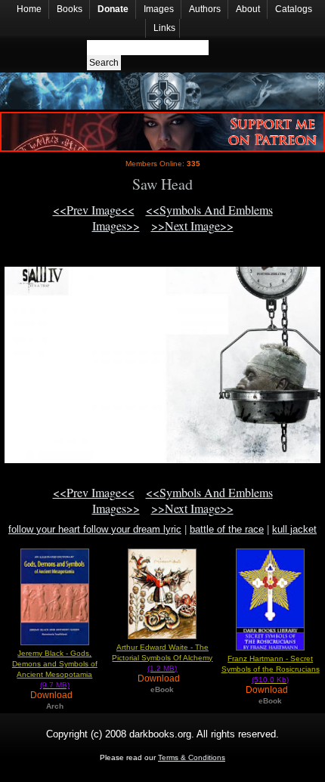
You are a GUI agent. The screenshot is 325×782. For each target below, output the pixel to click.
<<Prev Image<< (94, 210)
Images (159, 9)
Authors (205, 9)
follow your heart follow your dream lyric (94, 529)
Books (69, 9)
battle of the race (227, 529)
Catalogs (293, 9)
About (248, 9)
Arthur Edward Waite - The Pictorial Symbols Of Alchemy (162, 657)
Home (29, 9)
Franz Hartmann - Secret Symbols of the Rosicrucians (270, 669)
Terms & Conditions (191, 757)
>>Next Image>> (192, 225)
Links (164, 28)
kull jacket (294, 529)
